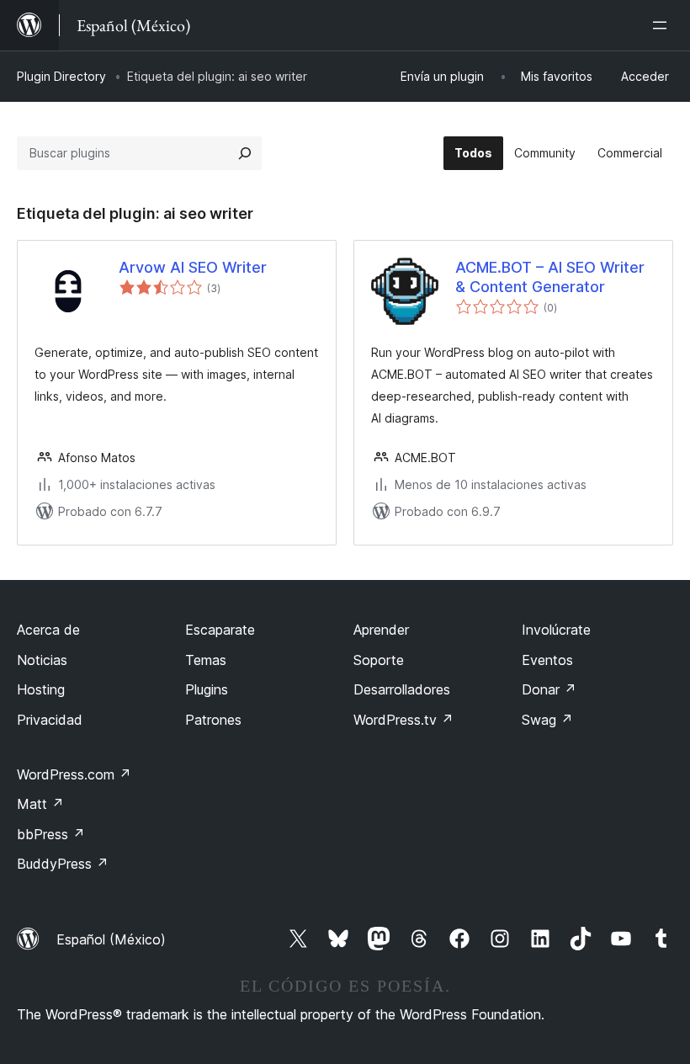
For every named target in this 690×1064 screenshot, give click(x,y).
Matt (40, 803)
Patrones (213, 719)
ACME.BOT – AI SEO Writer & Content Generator (550, 276)
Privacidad (49, 719)
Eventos (547, 660)
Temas (205, 660)
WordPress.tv (403, 719)
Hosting (41, 689)
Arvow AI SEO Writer (193, 267)
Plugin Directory (61, 76)
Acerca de (48, 629)
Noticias (42, 660)
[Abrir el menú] (663, 25)
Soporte (378, 660)
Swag (547, 719)
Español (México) (111, 939)
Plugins (206, 689)
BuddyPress (63, 863)
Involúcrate (556, 629)
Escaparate (220, 629)
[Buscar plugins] (245, 153)
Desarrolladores (401, 689)
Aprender (381, 629)
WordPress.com (74, 774)
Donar (549, 689)
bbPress (51, 834)
